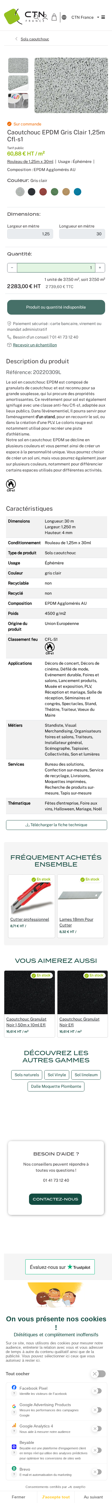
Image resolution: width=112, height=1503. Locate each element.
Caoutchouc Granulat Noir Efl (79, 1022)
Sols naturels (27, 1074)
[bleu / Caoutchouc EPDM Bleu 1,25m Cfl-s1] (77, 191)
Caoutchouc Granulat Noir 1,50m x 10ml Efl (26, 1022)
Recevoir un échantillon (35, 345)
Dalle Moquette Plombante (56, 1086)
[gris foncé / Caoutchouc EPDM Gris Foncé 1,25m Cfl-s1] (31, 191)
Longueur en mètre (76, 226)
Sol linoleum (86, 1074)
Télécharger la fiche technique (58, 824)
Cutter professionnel (29, 919)
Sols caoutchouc (35, 39)
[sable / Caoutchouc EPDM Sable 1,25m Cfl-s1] (66, 191)
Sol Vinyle (57, 1074)
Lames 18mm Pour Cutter (76, 922)
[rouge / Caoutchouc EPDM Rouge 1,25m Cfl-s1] (43, 191)
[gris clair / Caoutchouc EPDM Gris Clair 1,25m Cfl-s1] (20, 191)
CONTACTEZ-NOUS (55, 1199)
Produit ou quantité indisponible (56, 307)
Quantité (19, 254)
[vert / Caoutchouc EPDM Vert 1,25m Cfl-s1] (54, 191)
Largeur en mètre (23, 226)
